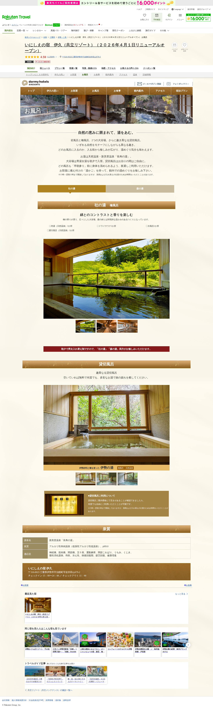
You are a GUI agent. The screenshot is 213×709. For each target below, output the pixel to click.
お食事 (97, 75)
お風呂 (95, 90)
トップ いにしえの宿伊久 (37, 75)
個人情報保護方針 (19, 700)
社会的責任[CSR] (36, 700)
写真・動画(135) (89, 68)
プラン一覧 (60, 68)
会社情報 (6, 700)
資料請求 (67, 700)
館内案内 (109, 75)
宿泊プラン (182, 90)
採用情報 (49, 700)
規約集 (58, 700)
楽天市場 (190, 9)
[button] (49, 599)
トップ (31, 90)
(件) (51, 57)
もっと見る (180, 594)
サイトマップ (163, 9)
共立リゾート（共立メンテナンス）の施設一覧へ (50, 690)
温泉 (135, 75)
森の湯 (139, 188)
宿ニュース (45, 68)
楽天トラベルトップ (32, 37)
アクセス (123, 75)
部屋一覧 (73, 68)
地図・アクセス (108, 68)
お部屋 (73, 75)
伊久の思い (59, 75)
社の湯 (71, 188)
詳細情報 (147, 75)
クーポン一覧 (149, 68)
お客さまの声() (129, 68)
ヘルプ (139, 9)
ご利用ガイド (150, 9)
